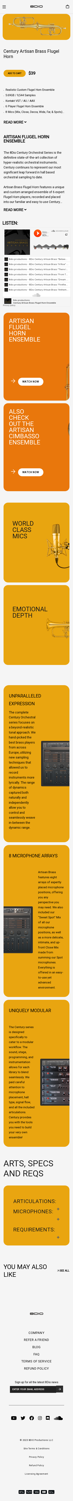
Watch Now (30, 381)
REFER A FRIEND (36, 1340)
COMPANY (36, 1333)
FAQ (36, 1354)
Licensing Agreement (36, 1474)
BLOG (36, 1347)
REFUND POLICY (36, 1368)
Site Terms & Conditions (37, 1448)
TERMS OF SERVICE (36, 1361)
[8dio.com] (36, 7)
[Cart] (66, 7)
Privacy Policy (36, 1457)
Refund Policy (36, 1465)
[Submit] (59, 1389)
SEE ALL (64, 1270)
